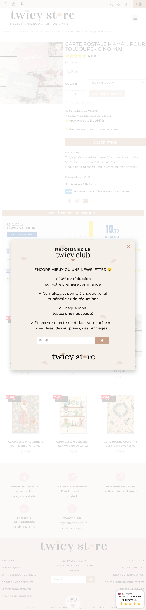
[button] (128, 246)
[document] (73, 305)
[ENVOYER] (102, 340)
